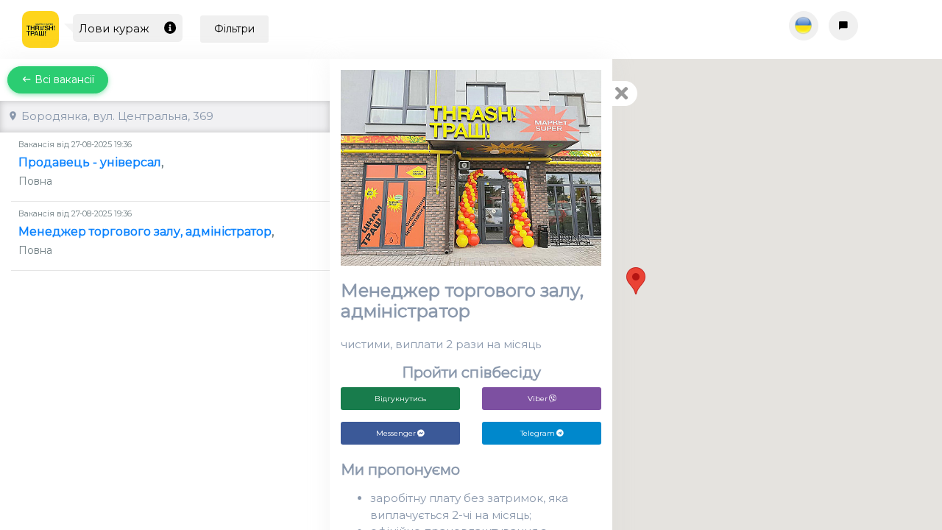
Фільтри (234, 28)
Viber (538, 398)
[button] (635, 280)
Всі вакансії (63, 79)
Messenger (396, 433)
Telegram (537, 433)
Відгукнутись (400, 398)
